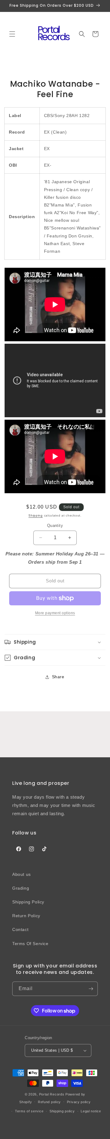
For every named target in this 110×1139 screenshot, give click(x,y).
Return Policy (26, 915)
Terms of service (29, 1111)
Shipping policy (62, 1111)
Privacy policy (79, 1102)
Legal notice (91, 1111)
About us (21, 874)
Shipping (35, 515)
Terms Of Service (30, 943)
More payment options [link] (55, 613)
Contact (20, 929)
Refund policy (49, 1102)
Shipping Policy (28, 901)
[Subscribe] (90, 989)
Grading (20, 888)
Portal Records (51, 1094)
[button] (12, 34)
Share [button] (58, 676)
